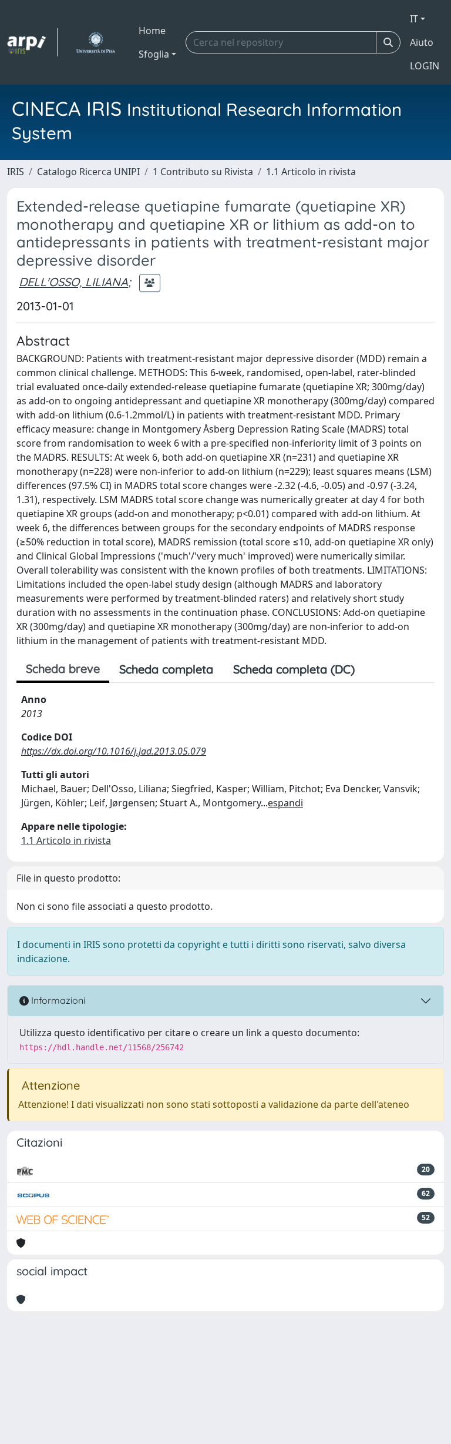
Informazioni (57, 1000)
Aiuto (421, 42)
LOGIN (424, 65)
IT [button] (414, 18)
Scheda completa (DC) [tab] (294, 669)
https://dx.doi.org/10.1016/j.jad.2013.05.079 (113, 751)
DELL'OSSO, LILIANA (73, 281)
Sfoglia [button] (154, 54)
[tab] (375, 669)
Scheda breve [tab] (63, 668)
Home (152, 30)
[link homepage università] (95, 42)
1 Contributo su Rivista (203, 171)
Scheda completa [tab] (166, 669)
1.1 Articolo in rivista (311, 171)
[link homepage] (32, 42)
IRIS (15, 171)
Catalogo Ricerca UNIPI (88, 171)
